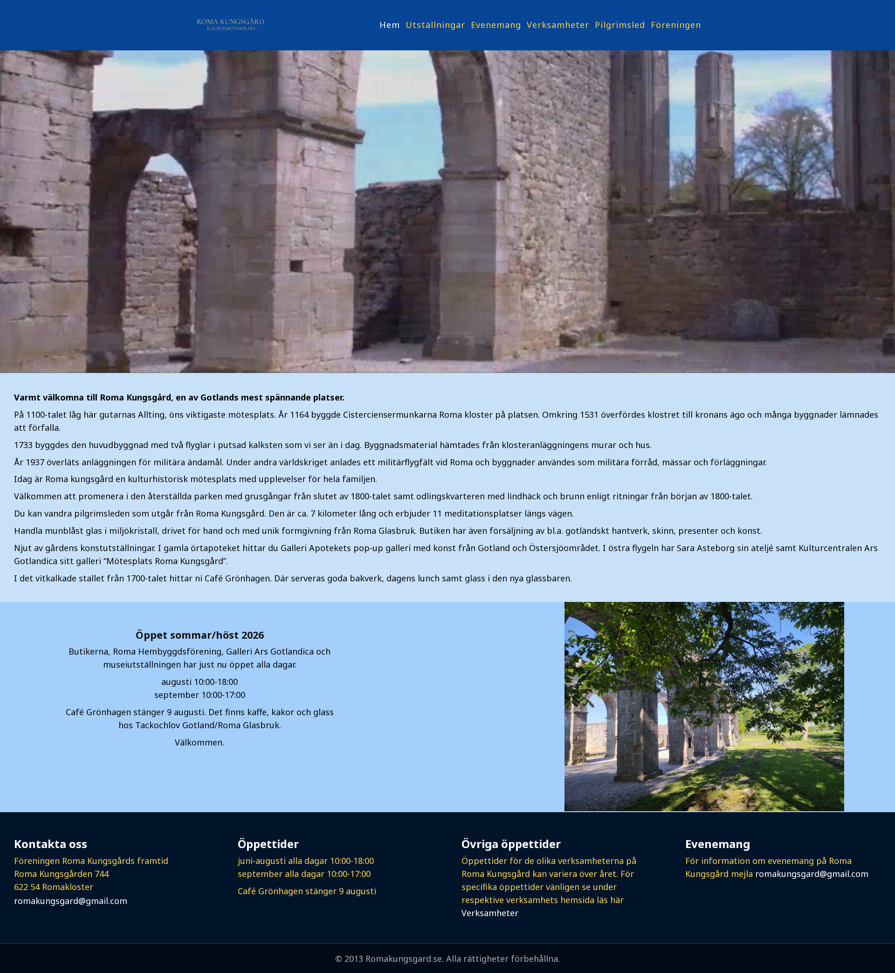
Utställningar (435, 24)
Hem (389, 24)
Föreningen (676, 24)
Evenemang (496, 24)
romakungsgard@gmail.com (70, 900)
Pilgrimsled (620, 24)
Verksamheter (558, 24)
